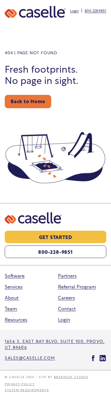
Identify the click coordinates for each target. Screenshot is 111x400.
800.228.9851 (95, 10)
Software (15, 275)
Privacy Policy (20, 384)
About (12, 297)
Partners (67, 275)
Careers (66, 297)
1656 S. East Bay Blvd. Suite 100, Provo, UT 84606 (54, 344)
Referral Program (77, 286)
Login (74, 10)
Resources (16, 319)
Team (11, 308)
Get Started (55, 236)
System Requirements (27, 390)
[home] (35, 12)
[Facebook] (93, 358)
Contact (67, 308)
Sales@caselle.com (30, 357)
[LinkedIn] (102, 358)
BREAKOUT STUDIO (71, 376)
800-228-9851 (55, 251)
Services (13, 286)
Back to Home (28, 101)
